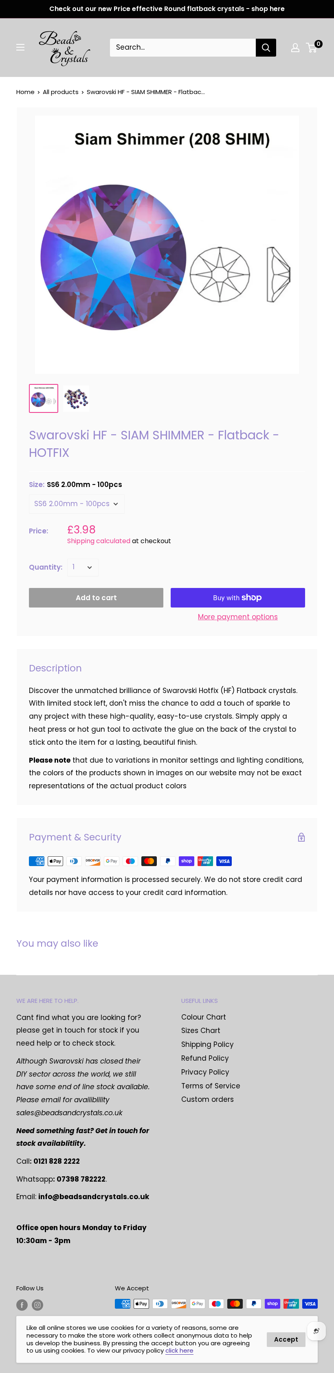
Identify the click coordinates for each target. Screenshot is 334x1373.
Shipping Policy (207, 1044)
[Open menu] (20, 47)
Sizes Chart (200, 1030)
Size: (75, 484)
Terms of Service (210, 1086)
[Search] (266, 48)
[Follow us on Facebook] (22, 1305)
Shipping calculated (98, 541)
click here (179, 1350)
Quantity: (45, 567)
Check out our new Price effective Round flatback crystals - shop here (167, 8)
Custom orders (207, 1099)
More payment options (238, 617)
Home (25, 92)
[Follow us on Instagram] (37, 1305)
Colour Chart (203, 1017)
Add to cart (96, 598)
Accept (286, 1339)
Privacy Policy (205, 1072)
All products (61, 92)
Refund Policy (205, 1058)
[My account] (295, 47)
